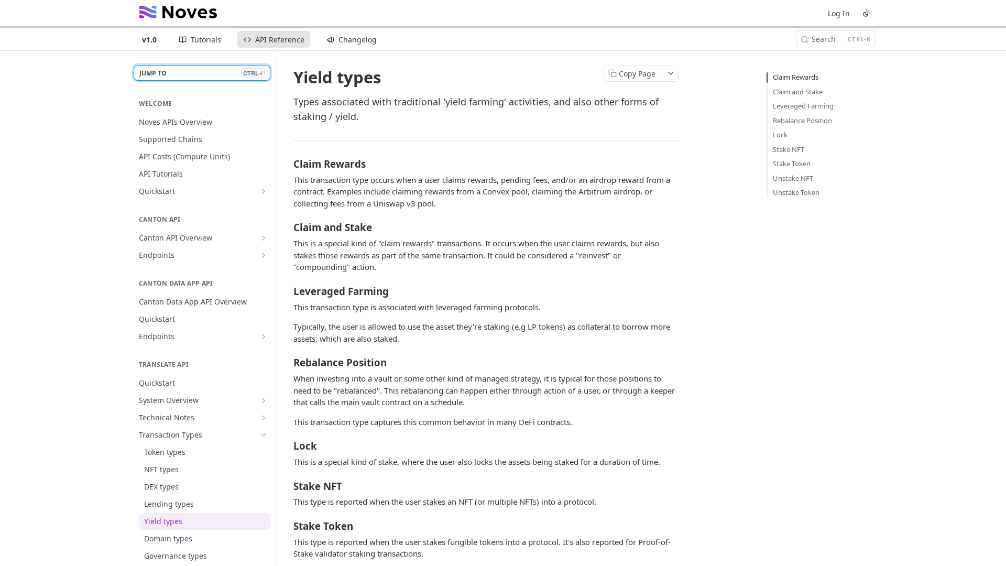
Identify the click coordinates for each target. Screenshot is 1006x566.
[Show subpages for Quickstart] (263, 191)
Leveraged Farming (803, 106)
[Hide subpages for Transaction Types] (263, 435)
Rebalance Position (802, 120)
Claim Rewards (795, 77)
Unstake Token (796, 192)
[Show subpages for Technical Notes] (263, 417)
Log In (839, 13)
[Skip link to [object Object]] (286, 163)
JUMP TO (201, 73)
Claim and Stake (798, 91)
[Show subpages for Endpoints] (263, 255)
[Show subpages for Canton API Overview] (263, 238)
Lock (780, 134)
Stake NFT (788, 149)
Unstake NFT (793, 178)
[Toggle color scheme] (866, 13)
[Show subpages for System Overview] (263, 400)
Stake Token (792, 163)
